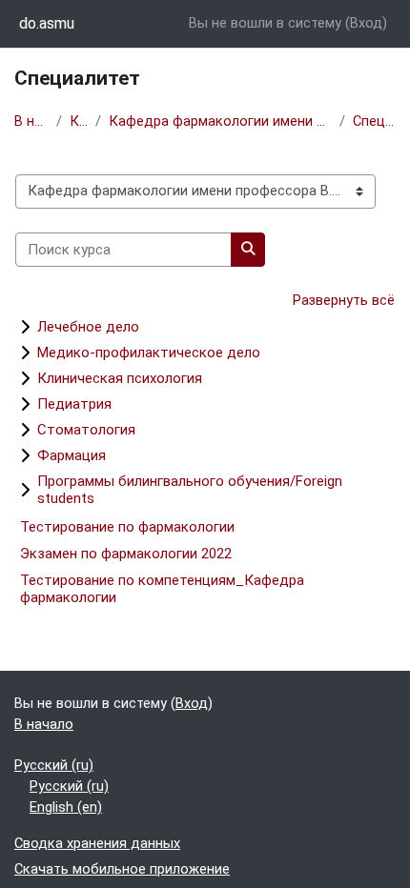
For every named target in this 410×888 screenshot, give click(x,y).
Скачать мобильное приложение (122, 869)
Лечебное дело (88, 326)
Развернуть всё (344, 300)
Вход (366, 22)
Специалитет (374, 121)
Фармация (71, 455)
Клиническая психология (119, 378)
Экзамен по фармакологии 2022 (126, 553)
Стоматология (86, 429)
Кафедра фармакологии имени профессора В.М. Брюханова (220, 121)
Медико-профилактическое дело (148, 352)
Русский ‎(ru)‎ (53, 765)
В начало (31, 121)
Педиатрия (74, 404)
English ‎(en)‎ (66, 807)
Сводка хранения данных (97, 843)
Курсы (79, 121)
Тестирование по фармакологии (127, 526)
